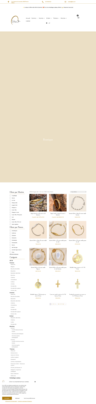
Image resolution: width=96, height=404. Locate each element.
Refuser (17, 398)
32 (63, 304)
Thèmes (55, 18)
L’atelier (28, 21)
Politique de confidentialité (11, 401)
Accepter (7, 398)
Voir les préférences (29, 398)
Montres (63, 18)
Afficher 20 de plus (14, 254)
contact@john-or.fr (71, 1)
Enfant (48, 18)
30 (58, 304)
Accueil (28, 18)
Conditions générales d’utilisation (25, 401)
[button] (35, 381)
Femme (33, 18)
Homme (41, 18)
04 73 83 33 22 (48, 1)
